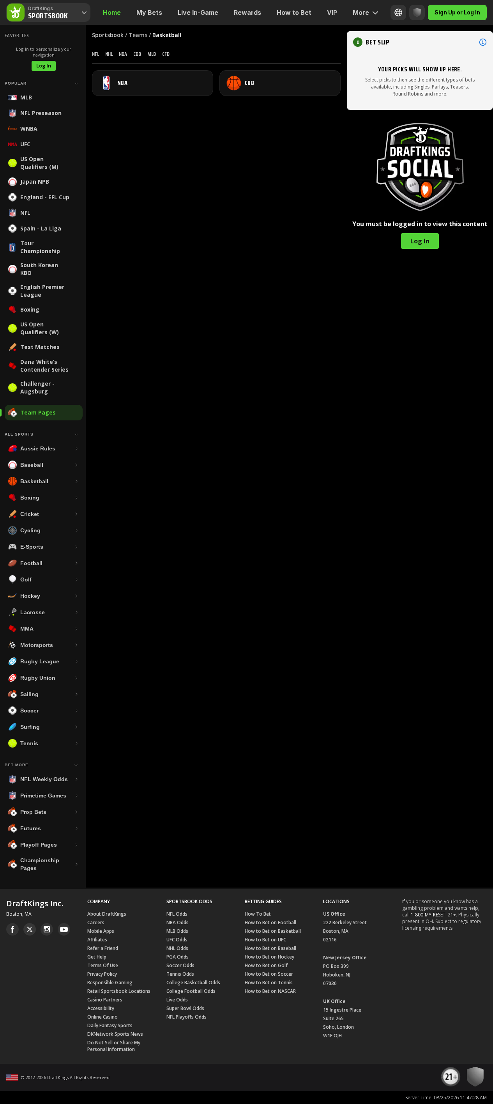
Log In (43, 65)
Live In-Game (198, 12)
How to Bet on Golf (266, 965)
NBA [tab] (123, 54)
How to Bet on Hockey (269, 956)
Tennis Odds (180, 974)
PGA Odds (177, 956)
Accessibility (100, 1008)
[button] (420, 42)
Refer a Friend (102, 948)
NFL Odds (176, 914)
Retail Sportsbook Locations (118, 991)
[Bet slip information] (483, 42)
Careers (95, 922)
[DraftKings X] (29, 929)
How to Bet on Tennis (269, 982)
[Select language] (398, 12)
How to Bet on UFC (265, 939)
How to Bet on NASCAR (270, 991)
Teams (138, 35)
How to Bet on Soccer (269, 974)
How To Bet (258, 914)
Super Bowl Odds (185, 1008)
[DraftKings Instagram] (47, 929)
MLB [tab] (151, 54)
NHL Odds (177, 948)
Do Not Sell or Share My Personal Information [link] (113, 1046)
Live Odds (177, 999)
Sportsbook (108, 35)
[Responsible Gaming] (417, 12)
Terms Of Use (102, 965)
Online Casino (102, 1017)
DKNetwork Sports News (115, 1034)
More (361, 12)
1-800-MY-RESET (428, 914)
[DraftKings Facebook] (12, 929)
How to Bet (294, 12)
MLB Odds (177, 931)
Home (112, 12)
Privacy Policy (102, 974)
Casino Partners (104, 999)
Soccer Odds (180, 965)
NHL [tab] (109, 54)
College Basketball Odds (193, 982)
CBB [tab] (137, 54)
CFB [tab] (166, 54)
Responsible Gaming (110, 982)
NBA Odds (177, 922)
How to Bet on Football (270, 922)
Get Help (96, 956)
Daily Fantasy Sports (110, 1025)
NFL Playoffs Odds (186, 1017)
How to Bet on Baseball (270, 948)
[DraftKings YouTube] (64, 929)
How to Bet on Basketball (273, 931)
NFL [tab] (95, 54)
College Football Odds (191, 991)
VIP (332, 12)
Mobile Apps (100, 931)
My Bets (149, 12)
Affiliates (97, 939)
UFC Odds (176, 939)
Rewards (247, 12)
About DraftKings (106, 914)
